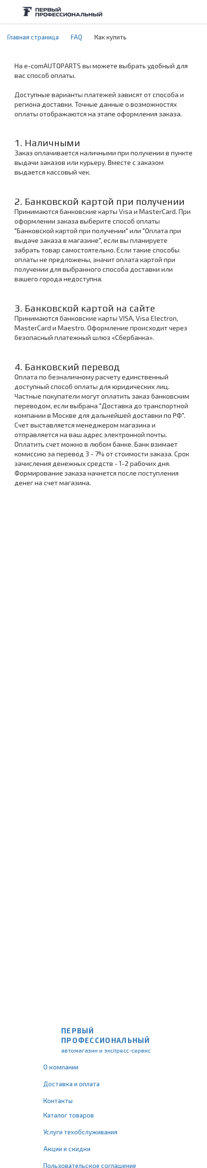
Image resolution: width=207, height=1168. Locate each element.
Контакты (58, 1101)
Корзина (195, 11)
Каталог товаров (68, 1115)
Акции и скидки (67, 1149)
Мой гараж (176, 11)
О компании (60, 1067)
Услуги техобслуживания (80, 1132)
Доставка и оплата (71, 1084)
